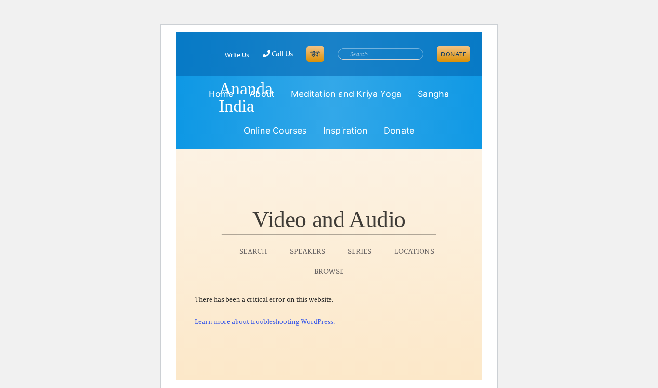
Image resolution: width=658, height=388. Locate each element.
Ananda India (246, 97)
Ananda (202, 97)
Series (359, 250)
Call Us (281, 53)
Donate (453, 54)
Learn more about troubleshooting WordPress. (265, 321)
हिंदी (315, 54)
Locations (414, 250)
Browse (329, 271)
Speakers (307, 250)
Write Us (237, 55)
